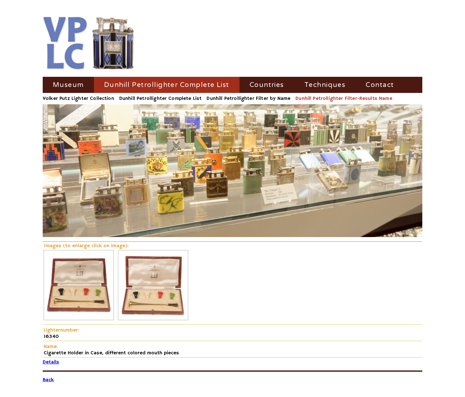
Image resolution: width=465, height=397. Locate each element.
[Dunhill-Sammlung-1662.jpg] (153, 319)
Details (51, 362)
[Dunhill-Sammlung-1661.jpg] (79, 319)
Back (48, 380)
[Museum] (89, 43)
